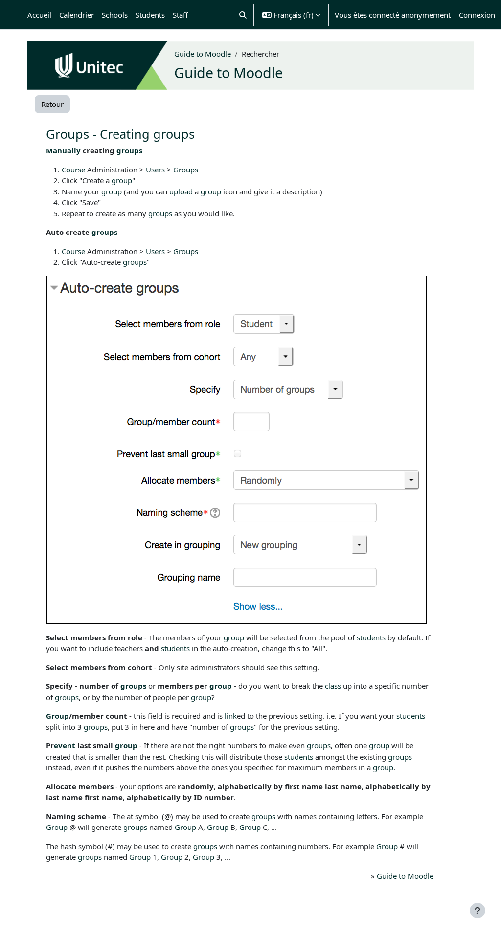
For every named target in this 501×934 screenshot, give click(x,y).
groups (129, 150)
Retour (52, 104)
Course (73, 169)
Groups (185, 169)
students (371, 637)
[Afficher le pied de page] (477, 910)
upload (181, 191)
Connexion (477, 15)
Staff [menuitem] (180, 15)
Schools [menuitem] (115, 15)
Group (57, 716)
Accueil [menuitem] (39, 15)
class (333, 686)
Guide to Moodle (202, 54)
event (64, 745)
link (231, 716)
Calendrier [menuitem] (76, 15)
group (122, 180)
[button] (243, 14)
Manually (63, 150)
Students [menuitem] (150, 15)
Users (155, 169)
